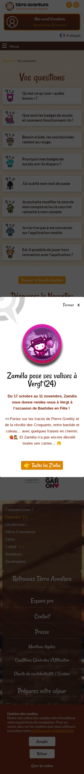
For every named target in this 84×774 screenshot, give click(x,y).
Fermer (69, 305)
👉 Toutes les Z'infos (42, 465)
